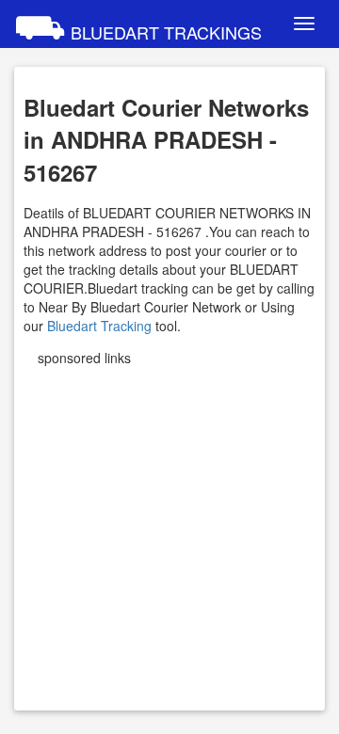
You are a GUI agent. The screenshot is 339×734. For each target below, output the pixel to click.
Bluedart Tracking (99, 325)
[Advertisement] (169, 531)
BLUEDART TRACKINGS (138, 23)
